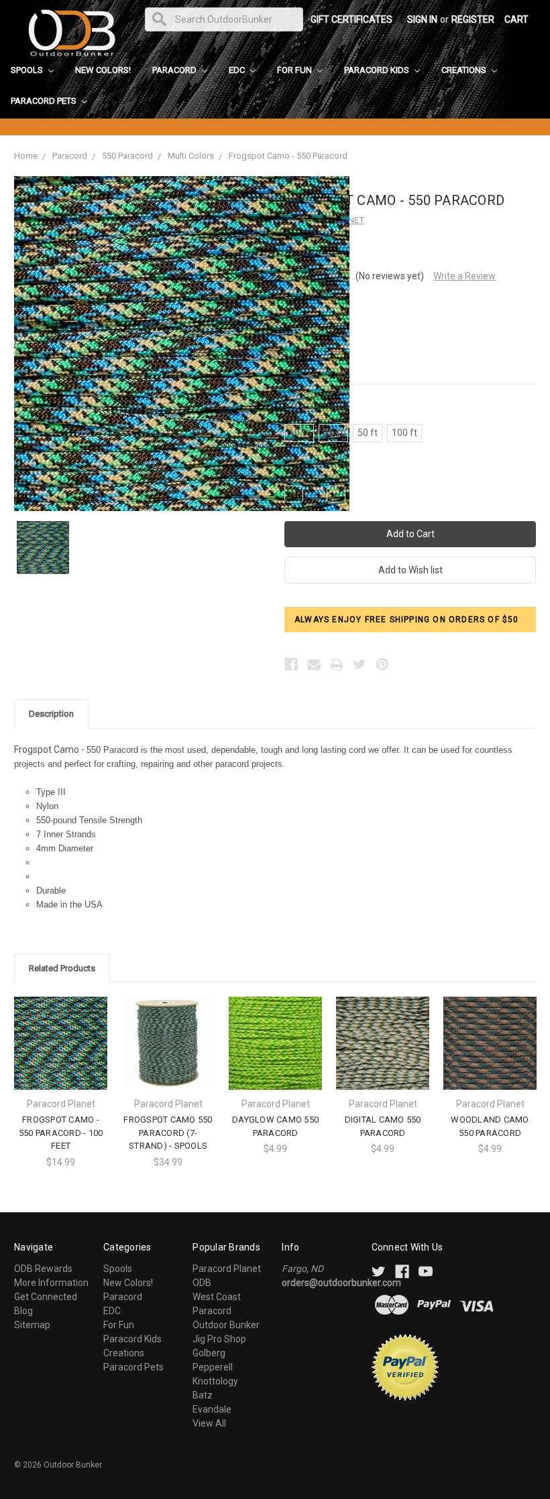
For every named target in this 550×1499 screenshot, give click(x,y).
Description (51, 714)
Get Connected (45, 1296)
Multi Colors (191, 156)
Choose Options (168, 1055)
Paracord (175, 70)
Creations (464, 70)
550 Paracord (127, 156)
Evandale (211, 1409)
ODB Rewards (43, 1268)
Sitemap (32, 1324)
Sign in (422, 19)
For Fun (295, 70)
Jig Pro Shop (219, 1339)
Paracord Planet (226, 1268)
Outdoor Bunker (226, 1324)
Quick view (61, 1031)
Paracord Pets (44, 101)
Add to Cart (61, 1055)
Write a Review (464, 276)
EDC (238, 70)
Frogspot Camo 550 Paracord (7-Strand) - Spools (167, 1133)
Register (472, 19)
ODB (201, 1282)
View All (209, 1423)
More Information (51, 1282)
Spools (28, 70)
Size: (313, 410)
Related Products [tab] (62, 968)
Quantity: (301, 472)
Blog (23, 1310)
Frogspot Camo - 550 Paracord (288, 156)
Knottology (215, 1381)
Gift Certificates (351, 19)
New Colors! (103, 70)
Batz (202, 1395)
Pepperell (212, 1367)
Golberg (208, 1353)
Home (26, 156)
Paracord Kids (377, 70)
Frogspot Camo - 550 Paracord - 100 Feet (61, 1133)
